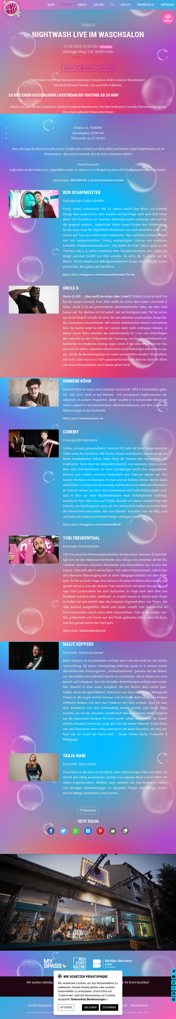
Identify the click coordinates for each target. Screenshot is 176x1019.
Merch (82, 4)
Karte (70, 68)
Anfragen (167, 4)
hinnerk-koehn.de (91, 418)
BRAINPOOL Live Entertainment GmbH (97, 180)
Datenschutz (139, 1005)
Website (89, 68)
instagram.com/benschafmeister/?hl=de (107, 274)
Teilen (108, 68)
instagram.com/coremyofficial (100, 524)
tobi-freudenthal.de (92, 630)
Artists (126, 4)
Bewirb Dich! (146, 4)
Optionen (66, 1007)
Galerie (99, 4)
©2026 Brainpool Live (42, 1005)
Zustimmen (109, 1007)
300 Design (51, 1012)
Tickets (66, 4)
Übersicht (89, 810)
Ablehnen (90, 1007)
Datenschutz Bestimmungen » (89, 999)
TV (112, 4)
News (50, 4)
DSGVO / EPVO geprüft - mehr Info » (130, 1012)
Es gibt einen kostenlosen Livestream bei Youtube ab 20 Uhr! (64, 95)
